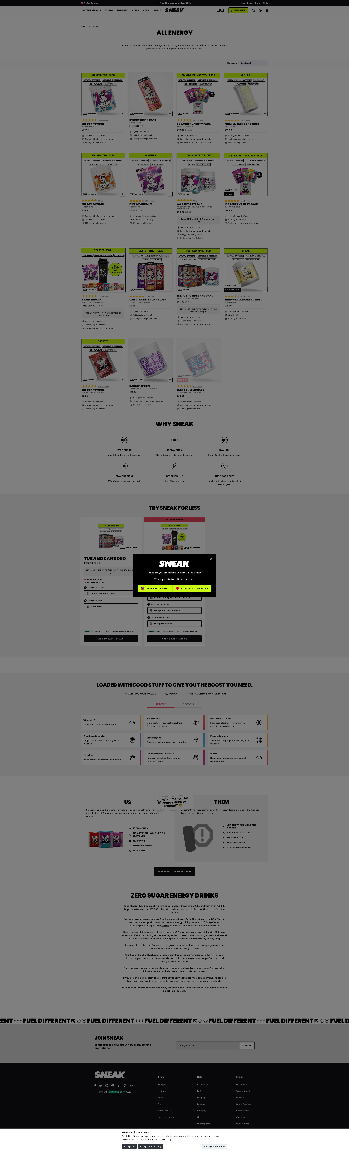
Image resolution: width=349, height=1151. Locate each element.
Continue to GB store (194, 588)
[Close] (347, 1131)
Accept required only (150, 1146)
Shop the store (157, 588)
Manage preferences (214, 1146)
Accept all (129, 1146)
